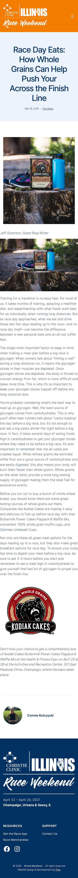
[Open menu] (72, 16)
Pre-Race (48, 108)
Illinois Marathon (33, 865)
